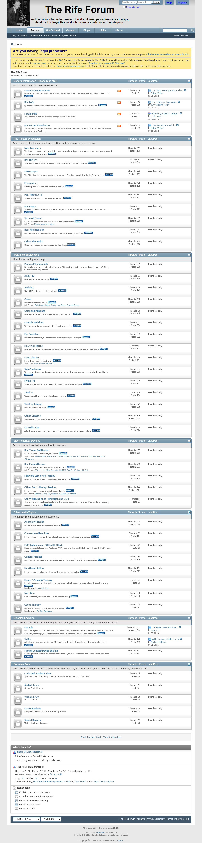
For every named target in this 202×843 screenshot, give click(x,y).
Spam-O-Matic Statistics (29, 752)
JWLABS (92, 456)
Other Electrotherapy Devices (40, 487)
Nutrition (29, 593)
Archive (141, 819)
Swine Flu (29, 381)
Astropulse (58, 456)
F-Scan (76, 456)
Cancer (28, 299)
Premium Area (22, 664)
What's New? (53, 30)
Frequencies (30, 183)
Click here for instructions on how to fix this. (167, 54)
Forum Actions (51, 35)
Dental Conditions (34, 322)
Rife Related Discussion (27, 138)
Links (103, 30)
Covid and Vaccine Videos (37, 673)
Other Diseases (32, 416)
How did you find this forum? (165, 114)
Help (169, 2)
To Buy (27, 639)
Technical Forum (33, 218)
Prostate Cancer (73, 305)
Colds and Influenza (34, 311)
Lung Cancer (61, 305)
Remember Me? (133, 7)
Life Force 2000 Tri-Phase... (165, 627)
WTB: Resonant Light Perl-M (165, 639)
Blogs (86, 30)
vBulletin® (100, 833)
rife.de (119, 30)
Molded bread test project (44, 224)
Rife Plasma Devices (34, 464)
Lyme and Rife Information (44, 363)
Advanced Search (182, 35)
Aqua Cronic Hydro (104, 781)
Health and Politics (34, 568)
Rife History (30, 160)
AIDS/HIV (29, 276)
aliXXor (49, 456)
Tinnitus (28, 392)
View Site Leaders (112, 737)
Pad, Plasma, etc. (33, 195)
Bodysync (68, 456)
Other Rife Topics (33, 241)
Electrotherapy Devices (27, 440)
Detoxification (31, 427)
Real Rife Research (34, 230)
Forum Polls (30, 114)
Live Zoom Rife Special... (164, 125)
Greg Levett (56, 774)
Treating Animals (33, 404)
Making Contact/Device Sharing (41, 651)
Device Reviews (32, 708)
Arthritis (29, 287)
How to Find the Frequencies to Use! (52, 781)
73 (23, 778)
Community (34, 35)
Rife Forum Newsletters (37, 125)
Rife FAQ (29, 102)
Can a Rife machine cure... (164, 102)
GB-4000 (84, 456)
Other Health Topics (25, 512)
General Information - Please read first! (35, 81)
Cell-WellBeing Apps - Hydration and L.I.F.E (46, 499)
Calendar (22, 35)
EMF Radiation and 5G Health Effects (43, 545)
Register (182, 2)
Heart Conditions (33, 346)
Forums (35, 30)
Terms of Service (175, 819)
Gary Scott (80, 781)
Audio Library (31, 685)
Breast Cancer (50, 305)
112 (36, 778)
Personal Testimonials (36, 264)
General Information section (70, 66)
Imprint (120, 841)
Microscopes (31, 171)
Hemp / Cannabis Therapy (38, 580)
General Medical (33, 557)
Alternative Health (34, 522)
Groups (70, 30)
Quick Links (68, 35)
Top (187, 819)
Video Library (31, 697)
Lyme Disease (31, 357)
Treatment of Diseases (26, 254)
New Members (32, 148)
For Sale (28, 627)
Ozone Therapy (32, 605)
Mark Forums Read (91, 737)
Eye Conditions (32, 334)
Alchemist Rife (40, 456)
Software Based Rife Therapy (39, 476)
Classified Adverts (24, 618)
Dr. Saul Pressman (44, 611)
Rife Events (30, 206)
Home (19, 30)
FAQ (14, 35)
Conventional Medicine (36, 533)
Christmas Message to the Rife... (167, 90)
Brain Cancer (39, 305)
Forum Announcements (37, 90)
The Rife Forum (127, 819)
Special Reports (32, 720)
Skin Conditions (32, 369)
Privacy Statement (155, 819)
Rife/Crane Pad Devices (36, 450)
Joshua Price (42, 588)
